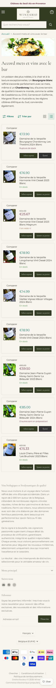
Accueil (5, 34)
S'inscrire (44, 619)
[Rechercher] (50, 24)
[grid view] (44, 116)
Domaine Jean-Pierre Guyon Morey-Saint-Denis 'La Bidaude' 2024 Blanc (35, 414)
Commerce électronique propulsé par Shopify (28, 682)
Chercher (13, 673)
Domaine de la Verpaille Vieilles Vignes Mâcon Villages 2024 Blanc (35, 299)
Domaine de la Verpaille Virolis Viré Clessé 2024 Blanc (35, 336)
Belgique (26, 641)
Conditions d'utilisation (32, 673)
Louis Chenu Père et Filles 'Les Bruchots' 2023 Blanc (33, 455)
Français (27, 633)
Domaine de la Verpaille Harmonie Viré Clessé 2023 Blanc (34, 180)
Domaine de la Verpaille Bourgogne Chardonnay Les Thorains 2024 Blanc (35, 141)
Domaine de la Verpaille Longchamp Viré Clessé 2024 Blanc (35, 260)
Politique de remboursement (28, 676)
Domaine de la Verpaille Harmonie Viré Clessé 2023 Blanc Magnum (34, 221)
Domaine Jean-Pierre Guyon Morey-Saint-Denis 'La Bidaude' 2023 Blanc (35, 376)
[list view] (51, 116)
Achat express (28, 155)
